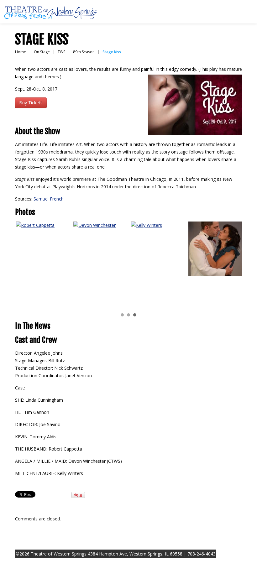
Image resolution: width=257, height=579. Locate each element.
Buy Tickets (31, 103)
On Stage (42, 52)
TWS (61, 52)
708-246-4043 (201, 554)
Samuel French (49, 199)
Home (20, 52)
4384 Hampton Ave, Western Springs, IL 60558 (135, 554)
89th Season (84, 52)
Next (234, 264)
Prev (23, 264)
